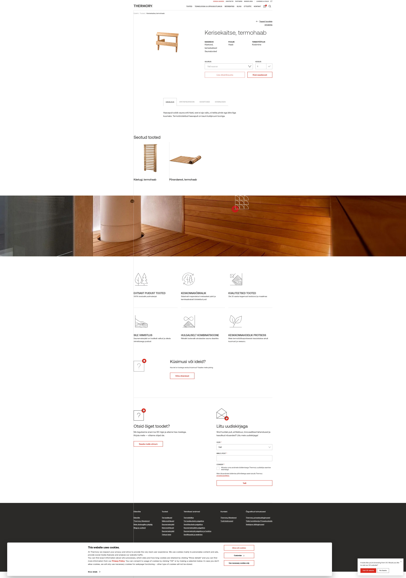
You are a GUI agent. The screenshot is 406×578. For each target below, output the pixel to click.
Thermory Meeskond (142, 521)
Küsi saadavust (260, 74)
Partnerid (238, 1)
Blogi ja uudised (140, 528)
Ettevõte (247, 6)
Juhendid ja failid (262, 1)
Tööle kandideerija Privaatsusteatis (259, 521)
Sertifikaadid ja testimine (193, 534)
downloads (220, 102)
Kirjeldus (170, 102)
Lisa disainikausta (225, 74)
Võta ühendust (182, 376)
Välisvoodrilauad (168, 521)
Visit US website (368, 570)
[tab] (170, 102)
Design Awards (218, 1)
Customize (238, 555)
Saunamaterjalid (168, 524)
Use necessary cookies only (239, 563)
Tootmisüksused (227, 521)
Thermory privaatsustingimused (258, 518)
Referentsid (229, 6)
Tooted (189, 6)
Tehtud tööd (166, 534)
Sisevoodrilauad (168, 528)
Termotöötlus (189, 518)
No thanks (383, 570)
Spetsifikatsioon (186, 102)
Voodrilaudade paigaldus (193, 524)
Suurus (208, 62)
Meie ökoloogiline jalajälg (143, 524)
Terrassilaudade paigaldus (194, 521)
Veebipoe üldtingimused (255, 524)
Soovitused (205, 102)
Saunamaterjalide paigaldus (194, 528)
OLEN (219, 442)
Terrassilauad (167, 518)
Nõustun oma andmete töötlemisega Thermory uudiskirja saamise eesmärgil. (246, 468)
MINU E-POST (222, 453)
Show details (92, 572)
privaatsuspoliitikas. (223, 476)
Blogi (239, 6)
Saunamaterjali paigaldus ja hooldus (197, 531)
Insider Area (248, 1)
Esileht (136, 13)
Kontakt (257, 6)
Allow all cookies (239, 548)
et (271, 1)
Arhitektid (229, 1)
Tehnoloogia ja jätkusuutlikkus (208, 6)
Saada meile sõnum (148, 444)
